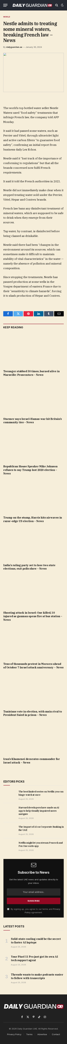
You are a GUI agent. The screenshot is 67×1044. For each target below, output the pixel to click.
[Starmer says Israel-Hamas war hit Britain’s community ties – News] (33, 398)
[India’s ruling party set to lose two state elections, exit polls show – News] (33, 544)
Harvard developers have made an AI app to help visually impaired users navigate (39, 810)
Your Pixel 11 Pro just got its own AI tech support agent (34, 958)
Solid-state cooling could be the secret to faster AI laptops (36, 940)
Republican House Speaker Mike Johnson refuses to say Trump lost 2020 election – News (30, 470)
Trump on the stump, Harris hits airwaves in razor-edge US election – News (32, 519)
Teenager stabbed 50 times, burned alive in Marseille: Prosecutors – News (31, 373)
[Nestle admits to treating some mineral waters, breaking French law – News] (33, 72)
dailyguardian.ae (14, 47)
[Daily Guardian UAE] (32, 5)
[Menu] (5, 5)
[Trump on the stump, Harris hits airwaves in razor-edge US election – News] (33, 496)
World (6, 17)
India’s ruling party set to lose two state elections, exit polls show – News (29, 567)
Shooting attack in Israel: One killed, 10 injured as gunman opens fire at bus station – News (32, 616)
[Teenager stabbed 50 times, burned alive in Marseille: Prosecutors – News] (33, 350)
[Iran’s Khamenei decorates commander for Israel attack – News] (33, 738)
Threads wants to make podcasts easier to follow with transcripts (37, 976)
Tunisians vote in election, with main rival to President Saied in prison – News (32, 713)
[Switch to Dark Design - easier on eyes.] (62, 5)
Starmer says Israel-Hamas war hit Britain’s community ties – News (32, 420)
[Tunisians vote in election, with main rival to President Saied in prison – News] (33, 690)
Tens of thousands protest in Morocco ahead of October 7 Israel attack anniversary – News (33, 665)
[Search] (57, 5)
